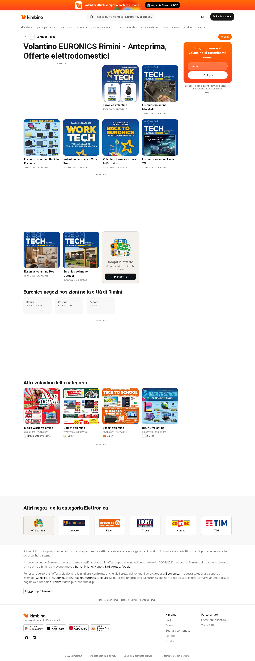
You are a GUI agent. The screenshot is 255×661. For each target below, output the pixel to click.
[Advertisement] (61, 89)
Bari (107, 566)
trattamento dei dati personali (207, 88)
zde (99, 562)
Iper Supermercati (46, 27)
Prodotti (188, 27)
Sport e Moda (127, 27)
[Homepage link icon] (100, 600)
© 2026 (73, 655)
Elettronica (67, 27)
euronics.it (56, 582)
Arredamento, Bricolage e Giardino (96, 27)
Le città (201, 27)
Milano (88, 566)
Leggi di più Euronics (39, 591)
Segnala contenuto (178, 630)
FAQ (168, 620)
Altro (165, 27)
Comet (60, 578)
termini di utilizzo (219, 85)
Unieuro (102, 578)
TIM (51, 578)
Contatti (171, 625)
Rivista (175, 27)
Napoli (98, 566)
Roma (79, 566)
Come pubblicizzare (214, 620)
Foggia (126, 566)
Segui (227, 36)
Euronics (90, 578)
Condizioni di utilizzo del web (138, 655)
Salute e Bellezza (148, 27)
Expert (79, 578)
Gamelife (41, 578)
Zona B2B (207, 625)
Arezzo (115, 566)
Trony (69, 578)
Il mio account (224, 16)
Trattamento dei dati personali (175, 655)
